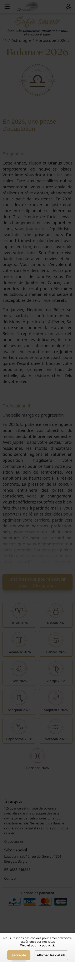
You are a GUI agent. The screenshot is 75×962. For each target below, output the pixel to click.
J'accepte (19, 955)
